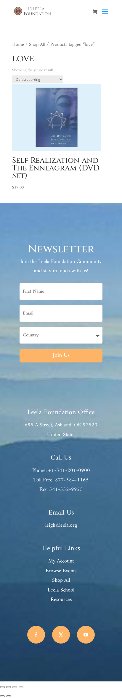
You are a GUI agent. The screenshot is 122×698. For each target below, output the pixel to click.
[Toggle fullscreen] (8, 687)
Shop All (37, 44)
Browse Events (61, 571)
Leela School (61, 590)
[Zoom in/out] (2, 687)
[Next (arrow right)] (8, 696)
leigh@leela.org (61, 525)
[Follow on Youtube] (86, 635)
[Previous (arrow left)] (2, 696)
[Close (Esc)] (21, 687)
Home (18, 44)
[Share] (14, 687)
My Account (61, 561)
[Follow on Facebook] (36, 635)
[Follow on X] (61, 635)
